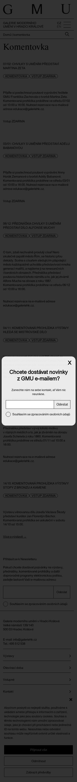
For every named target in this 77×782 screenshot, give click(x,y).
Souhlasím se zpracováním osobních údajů (41, 414)
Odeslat (62, 404)
